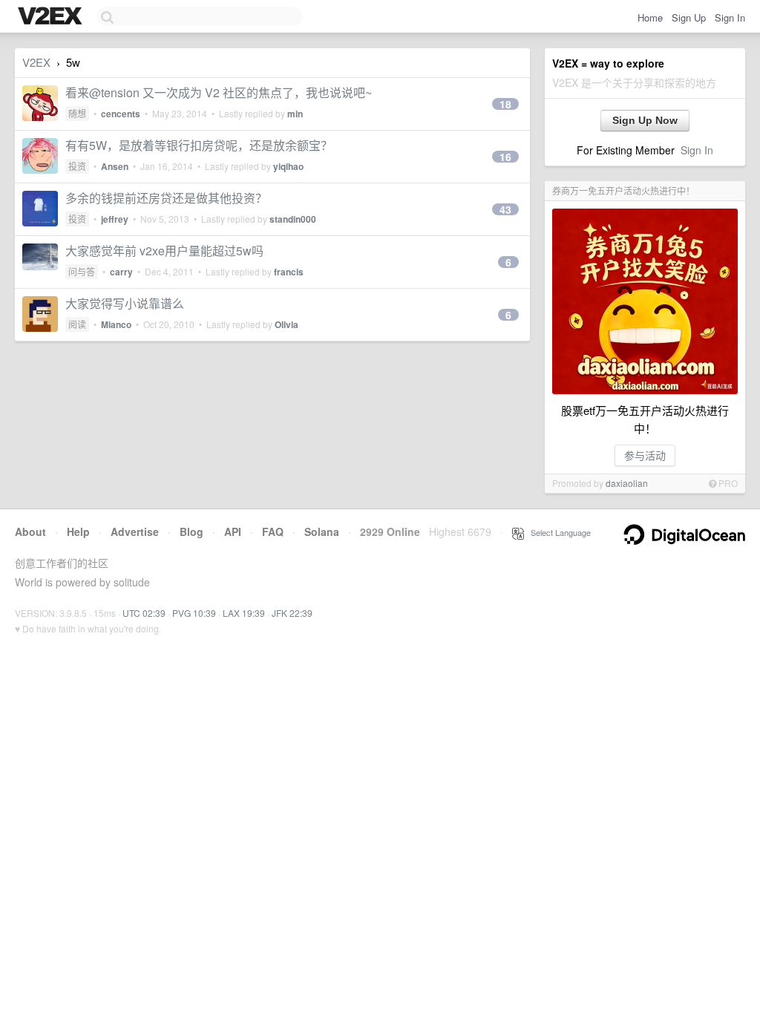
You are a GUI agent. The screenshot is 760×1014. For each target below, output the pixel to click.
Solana (321, 531)
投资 (77, 166)
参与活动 (645, 455)
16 (505, 157)
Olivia (286, 324)
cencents (120, 113)
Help (78, 531)
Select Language (557, 532)
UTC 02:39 (144, 612)
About (30, 531)
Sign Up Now (645, 120)
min (295, 113)
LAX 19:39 (244, 612)
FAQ (273, 531)
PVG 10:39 (194, 612)
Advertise (135, 531)
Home (650, 17)
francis (289, 271)
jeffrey (114, 219)
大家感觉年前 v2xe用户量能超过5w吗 (164, 250)
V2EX (36, 62)
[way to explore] (52, 17)
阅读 (77, 324)
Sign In (730, 17)
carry (121, 271)
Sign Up (689, 17)
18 (505, 104)
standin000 (292, 219)
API (232, 531)
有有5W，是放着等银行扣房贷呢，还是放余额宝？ (198, 145)
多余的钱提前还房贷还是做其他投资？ (166, 197)
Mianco (116, 324)
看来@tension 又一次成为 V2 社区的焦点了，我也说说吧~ (218, 92)
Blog (191, 531)
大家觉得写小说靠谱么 (124, 303)
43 (505, 209)
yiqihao (288, 166)
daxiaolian (627, 483)
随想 (77, 113)
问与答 (81, 271)
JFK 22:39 (292, 612)
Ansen (114, 166)
